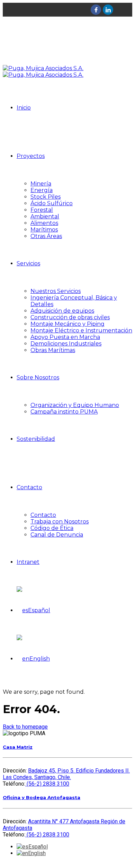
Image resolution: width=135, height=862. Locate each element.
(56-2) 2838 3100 (47, 783)
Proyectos (31, 156)
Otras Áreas (46, 236)
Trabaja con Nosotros (59, 521)
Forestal (41, 210)
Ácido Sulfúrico (51, 203)
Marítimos (44, 229)
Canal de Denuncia (56, 534)
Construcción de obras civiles (70, 317)
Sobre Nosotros (38, 377)
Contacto (29, 487)
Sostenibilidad (36, 439)
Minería (40, 183)
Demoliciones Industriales (65, 343)
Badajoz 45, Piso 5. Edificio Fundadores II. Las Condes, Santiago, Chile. (66, 773)
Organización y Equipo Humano (74, 405)
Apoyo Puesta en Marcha (65, 337)
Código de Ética (51, 528)
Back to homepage (25, 726)
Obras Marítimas (52, 350)
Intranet (28, 562)
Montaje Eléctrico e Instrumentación (81, 330)
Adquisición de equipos (62, 310)
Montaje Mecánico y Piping (67, 324)
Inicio (24, 107)
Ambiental (44, 216)
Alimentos (44, 223)
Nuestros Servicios (55, 291)
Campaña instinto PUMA (64, 411)
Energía (41, 190)
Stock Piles (45, 196)
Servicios (28, 263)
